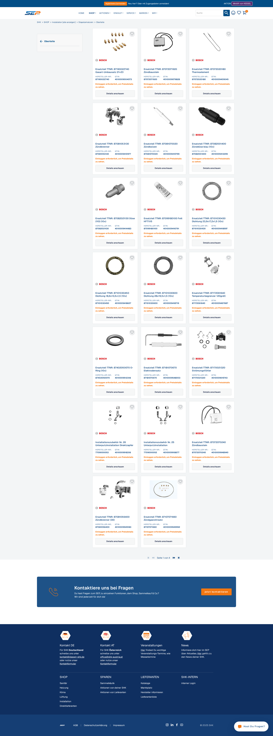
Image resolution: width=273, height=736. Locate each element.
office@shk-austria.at (111, 656)
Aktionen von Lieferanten (113, 692)
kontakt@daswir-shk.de (72, 656)
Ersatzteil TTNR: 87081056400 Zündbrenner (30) (112, 518)
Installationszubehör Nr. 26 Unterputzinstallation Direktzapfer (114, 444)
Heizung (64, 687)
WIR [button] (154, 13)
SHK (39, 22)
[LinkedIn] (172, 724)
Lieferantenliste (149, 696)
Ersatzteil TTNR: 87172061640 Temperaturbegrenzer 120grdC (209, 294)
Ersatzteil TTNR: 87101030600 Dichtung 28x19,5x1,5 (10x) (160, 294)
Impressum (119, 725)
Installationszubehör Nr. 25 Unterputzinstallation (159, 444)
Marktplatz (146, 687)
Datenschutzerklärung (96, 725)
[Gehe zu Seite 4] (179, 557)
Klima (63, 692)
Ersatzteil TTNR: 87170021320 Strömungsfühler (208, 369)
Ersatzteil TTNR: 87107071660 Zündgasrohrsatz (160, 518)
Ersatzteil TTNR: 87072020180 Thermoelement (209, 71)
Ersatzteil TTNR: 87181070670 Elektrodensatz (160, 369)
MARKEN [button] (143, 13)
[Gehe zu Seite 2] (174, 557)
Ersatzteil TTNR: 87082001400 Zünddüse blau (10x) (209, 145)
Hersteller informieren (152, 692)
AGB (75, 725)
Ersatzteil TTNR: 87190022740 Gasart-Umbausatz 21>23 (112, 71)
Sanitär (63, 683)
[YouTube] (181, 724)
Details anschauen (115, 93)
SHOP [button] (92, 13)
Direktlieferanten (68, 705)
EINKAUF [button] (118, 13)
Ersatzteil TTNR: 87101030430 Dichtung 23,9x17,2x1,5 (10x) (209, 220)
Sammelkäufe (107, 683)
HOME (81, 13)
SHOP (46, 22)
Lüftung (64, 696)
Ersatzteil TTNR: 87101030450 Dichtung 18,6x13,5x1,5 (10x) (112, 294)
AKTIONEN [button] (104, 13)
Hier (143, 650)
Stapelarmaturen (85, 22)
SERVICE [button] (131, 13)
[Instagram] (167, 724)
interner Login (188, 683)
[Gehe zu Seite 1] (148, 557)
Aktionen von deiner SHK (113, 687)
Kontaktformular (68, 663)
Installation (65, 701)
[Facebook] (177, 724)
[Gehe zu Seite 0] (153, 557)
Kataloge (145, 683)
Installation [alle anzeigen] (64, 22)
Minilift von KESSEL (242, 3)
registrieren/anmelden (116, 3)
